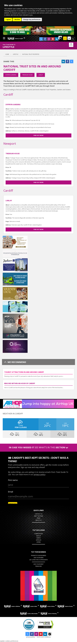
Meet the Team (38, 516)
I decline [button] (17, 19)
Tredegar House (27, 75)
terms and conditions (44, 637)
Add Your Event (38, 564)
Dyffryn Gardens (10, 75)
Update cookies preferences (9, 641)
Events (38, 538)
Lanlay (40, 75)
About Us (38, 520)
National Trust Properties (30, 54)
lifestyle (15, 54)
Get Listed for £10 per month (38, 560)
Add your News (38, 557)
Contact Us (38, 514)
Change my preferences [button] (32, 19)
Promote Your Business (38, 555)
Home (7, 54)
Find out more (38, 135)
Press (38, 518)
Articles (38, 540)
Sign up (38, 536)
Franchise (38, 566)
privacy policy (30, 637)
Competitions (38, 534)
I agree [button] (8, 19)
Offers (38, 542)
